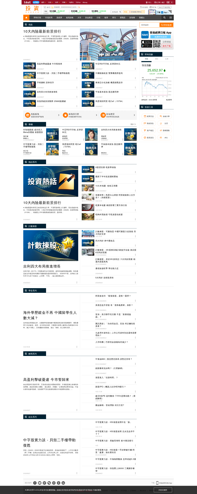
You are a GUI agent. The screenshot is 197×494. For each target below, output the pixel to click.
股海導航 (65, 138)
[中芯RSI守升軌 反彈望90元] (109, 66)
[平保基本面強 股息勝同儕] (109, 93)
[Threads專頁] (58, 483)
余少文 (25, 151)
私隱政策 (80, 490)
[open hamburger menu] (171, 17)
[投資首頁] (26, 17)
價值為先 (104, 153)
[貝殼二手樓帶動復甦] (50, 74)
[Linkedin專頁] (63, 483)
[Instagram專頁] (54, 483)
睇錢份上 (26, 138)
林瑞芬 (64, 136)
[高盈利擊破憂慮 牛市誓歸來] (50, 66)
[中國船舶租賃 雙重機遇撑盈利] (109, 74)
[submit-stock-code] (120, 11)
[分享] (77, 59)
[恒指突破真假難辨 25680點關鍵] (50, 102)
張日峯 (25, 136)
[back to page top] (191, 481)
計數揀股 (104, 138)
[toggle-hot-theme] (143, 11)
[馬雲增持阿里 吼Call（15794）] (109, 102)
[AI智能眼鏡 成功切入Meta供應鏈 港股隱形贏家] (41, 134)
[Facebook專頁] (35, 483)
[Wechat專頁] (49, 483)
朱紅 (64, 151)
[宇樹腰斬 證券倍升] (50, 84)
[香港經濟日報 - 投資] (32, 9)
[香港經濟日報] (27, 2)
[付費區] (36, 2)
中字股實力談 (27, 153)
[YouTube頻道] (39, 483)
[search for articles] (164, 17)
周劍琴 (103, 136)
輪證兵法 (65, 153)
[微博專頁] (44, 483)
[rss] (79, 7)
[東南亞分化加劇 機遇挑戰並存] (109, 84)
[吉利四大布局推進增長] (50, 93)
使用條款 (89, 490)
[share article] (45, 139)
